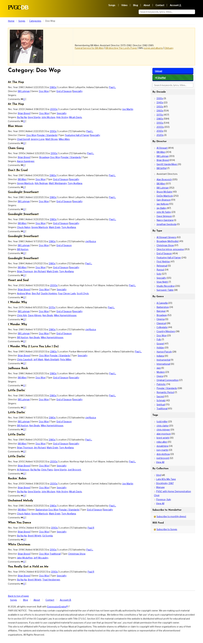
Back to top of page (18, 596)
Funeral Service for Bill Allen (89, 48)
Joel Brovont (74, 469)
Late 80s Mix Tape (166, 479)
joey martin (162, 450)
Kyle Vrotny (62, 117)
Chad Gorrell (23, 139)
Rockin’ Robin (17, 478)
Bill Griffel (162, 168)
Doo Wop (44, 91)
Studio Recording (166, 286)
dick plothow (163, 454)
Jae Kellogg (163, 204)
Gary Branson (164, 199)
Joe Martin (127, 109)
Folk (159, 339)
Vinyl (158, 475)
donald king (162, 446)
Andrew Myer (24, 293)
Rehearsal (162, 265)
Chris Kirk (22, 315)
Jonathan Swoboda (166, 224)
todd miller (162, 421)
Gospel (160, 343)
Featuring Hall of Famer (77, 135)
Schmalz (161, 400)
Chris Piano (47, 469)
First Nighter (163, 261)
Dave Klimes (34, 315)
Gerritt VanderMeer (167, 164)
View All (160, 462)
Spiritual (161, 404)
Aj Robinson (23, 469)
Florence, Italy (163, 499)
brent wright (163, 437)
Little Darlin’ (16, 390)
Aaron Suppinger (25, 161)
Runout (160, 269)
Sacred (160, 396)
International (163, 364)
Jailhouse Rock (18, 368)
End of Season (64, 91)
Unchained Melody (20, 500)
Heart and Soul (18, 280)
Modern (161, 372)
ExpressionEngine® (57, 606)
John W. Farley (164, 212)
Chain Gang (16, 148)
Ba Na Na (22, 117)
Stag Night (162, 281)
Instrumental (163, 359)
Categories (35, 21)
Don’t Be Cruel (18, 170)
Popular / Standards (47, 135)
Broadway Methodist (168, 241)
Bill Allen (22, 179)
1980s (53, 87)
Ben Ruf (36, 293)
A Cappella (162, 303)
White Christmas (19, 544)
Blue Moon (15, 126)
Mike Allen (64, 139)
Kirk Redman (41, 183)
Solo (159, 273)
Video (124, 5)
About (147, 5)
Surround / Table (165, 290)
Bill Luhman (24, 91)
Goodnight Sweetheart (23, 192)
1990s (53, 131)
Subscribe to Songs (167, 529)
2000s (53, 109)
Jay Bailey (162, 208)
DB (18, 7)
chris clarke (163, 425)
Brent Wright (34, 535)
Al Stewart (162, 148)
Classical (161, 323)
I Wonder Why (17, 302)
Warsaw (160, 487)
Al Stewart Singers (166, 237)
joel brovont (163, 458)
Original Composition (168, 380)
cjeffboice (90, 241)
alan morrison (164, 433)
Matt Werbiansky (58, 183)
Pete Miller (65, 359)
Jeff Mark (38, 359)
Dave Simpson (164, 216)
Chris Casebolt (25, 359)
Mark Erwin (54, 227)
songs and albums (153, 48)
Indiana (160, 355)
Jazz (159, 367)
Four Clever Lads (67, 293)
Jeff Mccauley (41, 557)
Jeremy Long (37, 139)
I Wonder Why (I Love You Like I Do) (33, 346)
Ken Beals (47, 315)
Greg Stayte (34, 117)
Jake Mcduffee (25, 557)
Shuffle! (161, 77)
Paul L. (112, 87)
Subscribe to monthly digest (171, 516)
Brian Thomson (25, 271)
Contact (160, 5)
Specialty (77, 91)
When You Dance (19, 522)
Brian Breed (24, 113)
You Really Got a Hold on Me (28, 566)
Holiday (160, 347)
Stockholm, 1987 (165, 483)
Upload (158, 71)
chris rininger (163, 429)
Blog (135, 5)
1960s (160, 110)
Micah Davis (75, 117)
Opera (160, 376)
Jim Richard (40, 271)
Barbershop (42, 509)
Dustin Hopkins (49, 293)
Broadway (44, 157)
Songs (111, 5)
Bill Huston (22, 249)
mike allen (162, 441)
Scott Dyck (83, 293)
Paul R (91, 527)
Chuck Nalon (23, 227)
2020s (160, 135)
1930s (160, 98)
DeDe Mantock (165, 195)
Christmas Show (76, 553)
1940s (160, 102)
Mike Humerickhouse (65, 315)
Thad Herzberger (51, 579)
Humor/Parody (164, 351)
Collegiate (162, 327)
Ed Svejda (47, 535)
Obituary (168, 48)
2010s (160, 131)
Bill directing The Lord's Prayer (121, 48)
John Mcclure (48, 117)
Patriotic (161, 384)
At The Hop (16, 82)
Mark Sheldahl (51, 359)
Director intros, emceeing (170, 249)
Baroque (161, 311)
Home (11, 21)
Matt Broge (51, 139)
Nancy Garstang (165, 220)
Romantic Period (165, 392)
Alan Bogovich (164, 179)
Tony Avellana (75, 183)
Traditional (55, 553)
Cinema (161, 319)
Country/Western (166, 331)
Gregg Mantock (25, 183)
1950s (160, 106)
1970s (52, 307)
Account (174, 5)
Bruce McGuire (164, 191)
